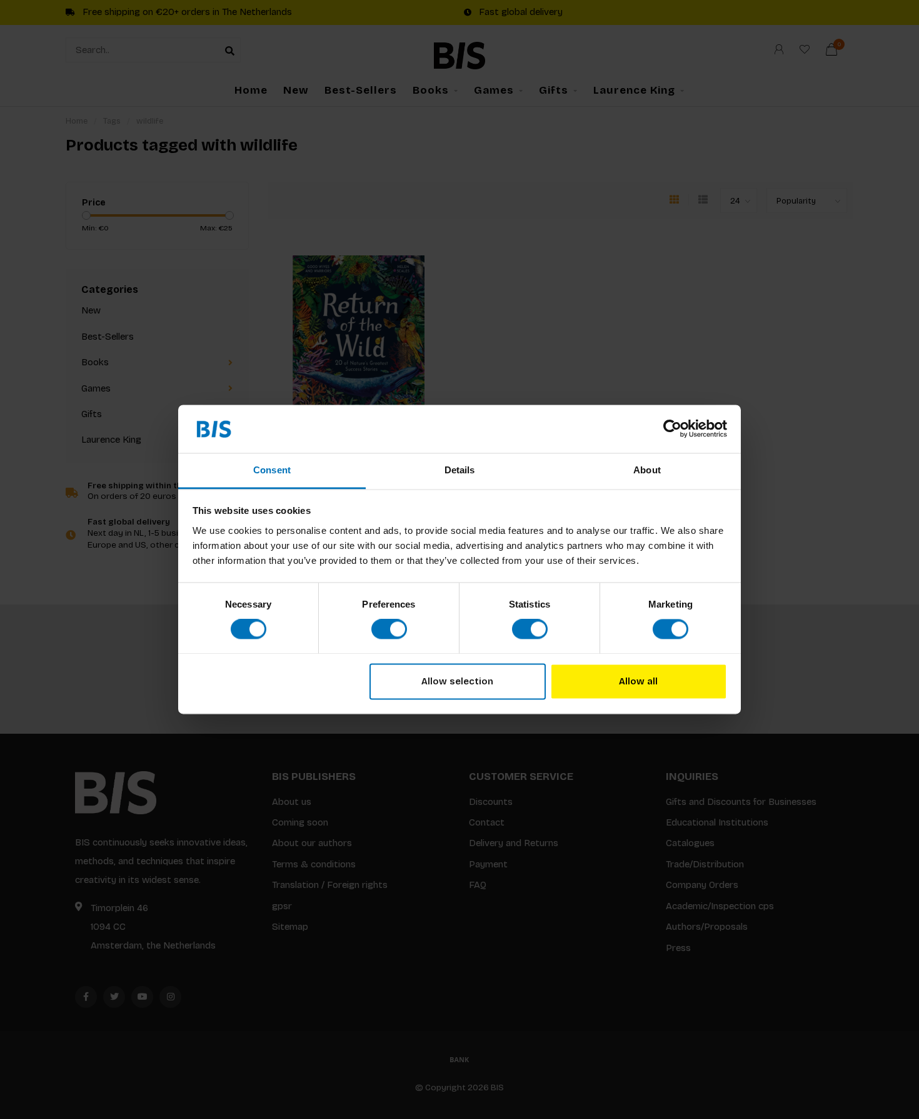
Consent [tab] (272, 470)
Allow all (638, 681)
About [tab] (647, 470)
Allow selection (457, 681)
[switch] (389, 629)
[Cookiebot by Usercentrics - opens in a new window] (672, 429)
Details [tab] (459, 470)
